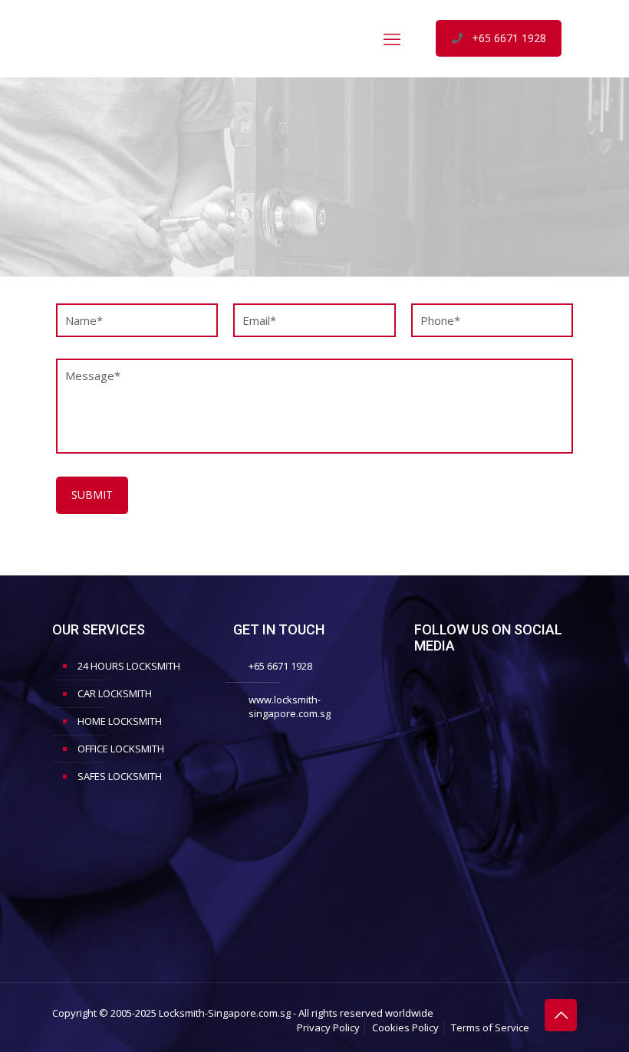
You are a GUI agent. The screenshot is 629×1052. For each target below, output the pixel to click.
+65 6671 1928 (509, 38)
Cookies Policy (405, 1027)
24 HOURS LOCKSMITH (128, 666)
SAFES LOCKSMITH (119, 776)
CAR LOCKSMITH (114, 693)
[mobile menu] (392, 38)
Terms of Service (490, 1027)
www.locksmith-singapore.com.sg (290, 706)
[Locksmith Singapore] (167, 38)
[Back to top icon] (561, 1015)
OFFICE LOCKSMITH (120, 748)
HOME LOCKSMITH (119, 721)
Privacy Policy (328, 1027)
